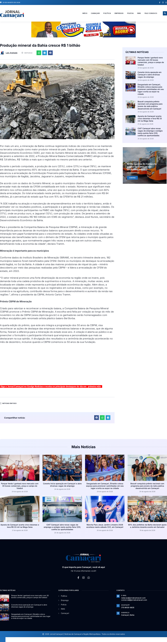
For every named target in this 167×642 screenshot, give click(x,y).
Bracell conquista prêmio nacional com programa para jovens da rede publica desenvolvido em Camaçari (150, 105)
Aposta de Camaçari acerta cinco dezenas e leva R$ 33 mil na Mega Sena (150, 118)
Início (84, 13)
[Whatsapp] (166, 2)
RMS (139, 13)
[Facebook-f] (159, 2)
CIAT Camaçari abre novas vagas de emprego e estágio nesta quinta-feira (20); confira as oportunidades (150, 132)
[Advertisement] (57, 365)
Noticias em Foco (9, 403)
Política (107, 13)
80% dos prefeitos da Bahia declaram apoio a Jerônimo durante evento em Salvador (147, 526)
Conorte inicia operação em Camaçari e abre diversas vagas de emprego (149, 74)
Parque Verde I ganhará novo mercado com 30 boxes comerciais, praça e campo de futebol (151, 61)
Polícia (130, 13)
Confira (132, 178)
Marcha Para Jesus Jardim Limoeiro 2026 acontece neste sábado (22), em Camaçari (104, 526)
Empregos (119, 13)
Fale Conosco (151, 13)
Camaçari (95, 13)
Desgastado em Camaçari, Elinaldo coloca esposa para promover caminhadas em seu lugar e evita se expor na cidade (151, 89)
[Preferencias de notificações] (2, 639)
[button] (165, 13)
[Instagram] (163, 2)
